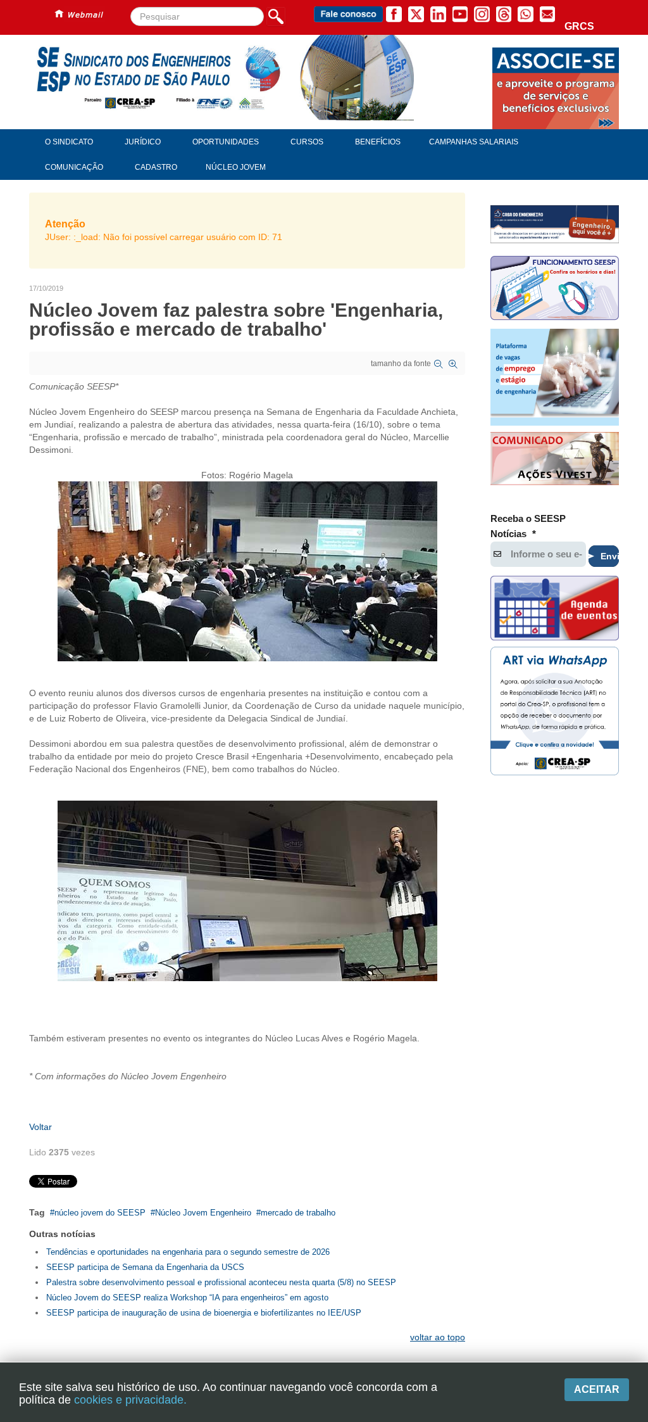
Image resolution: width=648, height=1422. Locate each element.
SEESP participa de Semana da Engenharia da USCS (145, 1267)
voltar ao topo (437, 1337)
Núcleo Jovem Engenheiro (203, 1212)
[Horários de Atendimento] (554, 289)
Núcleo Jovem (236, 167)
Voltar (40, 1127)
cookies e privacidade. (130, 1399)
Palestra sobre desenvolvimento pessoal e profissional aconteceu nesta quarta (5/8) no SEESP (221, 1282)
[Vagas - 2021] (554, 377)
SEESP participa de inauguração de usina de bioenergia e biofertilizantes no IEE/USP (203, 1312)
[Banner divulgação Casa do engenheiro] (554, 224)
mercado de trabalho (298, 1212)
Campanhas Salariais (473, 141)
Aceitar (597, 1389)
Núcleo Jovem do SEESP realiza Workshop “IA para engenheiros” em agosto (187, 1297)
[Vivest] (554, 460)
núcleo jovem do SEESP (100, 1212)
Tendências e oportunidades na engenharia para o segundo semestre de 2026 (188, 1252)
